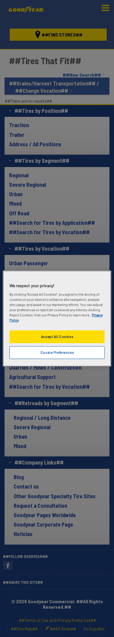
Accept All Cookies (57, 337)
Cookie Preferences (57, 352)
